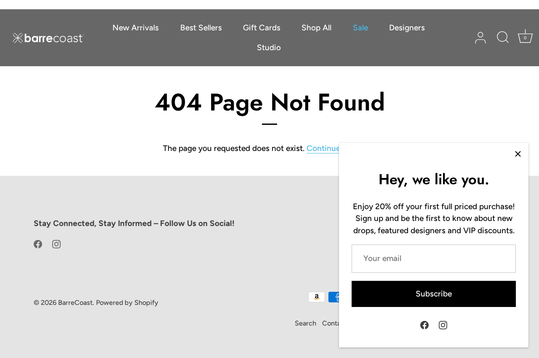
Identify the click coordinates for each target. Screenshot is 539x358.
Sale (360, 27)
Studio (269, 47)
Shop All (316, 27)
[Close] (518, 153)
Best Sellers (201, 27)
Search (305, 323)
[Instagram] (443, 324)
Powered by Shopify (127, 303)
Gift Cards (261, 27)
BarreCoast (75, 303)
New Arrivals (135, 27)
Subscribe (434, 294)
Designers (407, 27)
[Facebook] (424, 324)
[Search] (503, 38)
